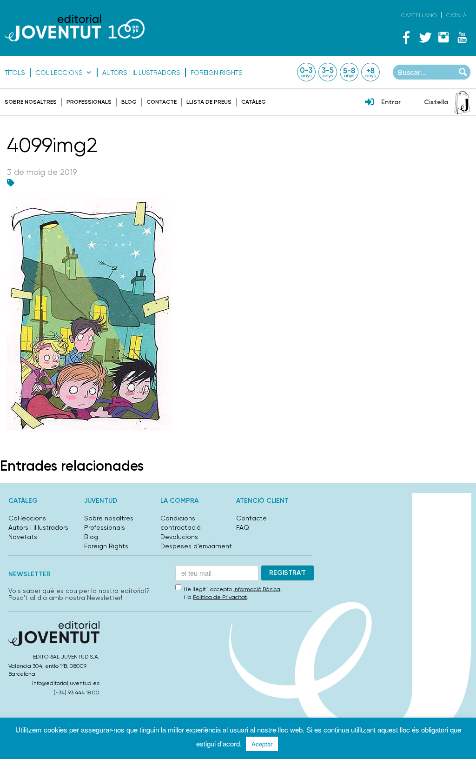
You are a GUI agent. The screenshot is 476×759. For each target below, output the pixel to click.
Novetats (22, 536)
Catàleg (253, 102)
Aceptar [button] (261, 743)
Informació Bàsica (256, 589)
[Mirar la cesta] (462, 102)
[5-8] (349, 72)
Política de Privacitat (220, 597)
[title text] (75, 27)
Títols (15, 72)
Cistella (436, 102)
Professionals (89, 102)
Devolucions (179, 536)
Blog (129, 102)
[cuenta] (369, 102)
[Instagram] (443, 37)
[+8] (370, 72)
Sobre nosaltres (31, 102)
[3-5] (327, 72)
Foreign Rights (217, 72)
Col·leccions (59, 72)
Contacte (161, 102)
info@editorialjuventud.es (65, 683)
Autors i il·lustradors (141, 72)
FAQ (242, 527)
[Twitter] (425, 37)
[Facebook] (406, 37)
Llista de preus (208, 102)
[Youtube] (462, 37)
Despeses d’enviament (196, 546)
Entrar (391, 102)
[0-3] (306, 72)
